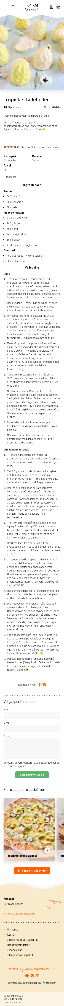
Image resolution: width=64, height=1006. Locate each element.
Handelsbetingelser (18, 944)
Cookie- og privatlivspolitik (22, 939)
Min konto (12, 929)
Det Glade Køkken (13, 998)
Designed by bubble (13, 1002)
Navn (6, 709)
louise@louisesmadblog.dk (19, 913)
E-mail (7, 722)
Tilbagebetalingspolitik (19, 954)
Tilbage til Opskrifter (33, 870)
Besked (7, 735)
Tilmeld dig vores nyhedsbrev (29, 969)
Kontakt (11, 934)
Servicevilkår (14, 949)
